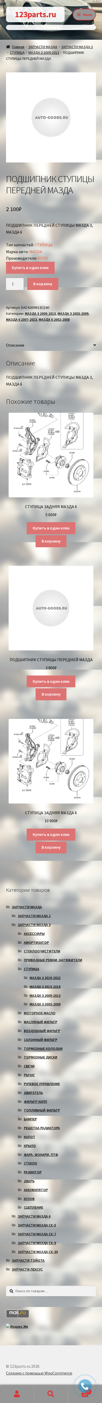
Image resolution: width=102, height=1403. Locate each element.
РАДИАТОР (33, 1172)
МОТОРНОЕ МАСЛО (39, 1013)
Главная (18, 46)
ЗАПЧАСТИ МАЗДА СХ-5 (37, 1225)
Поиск (51, 1394)
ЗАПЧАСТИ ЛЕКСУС (27, 1269)
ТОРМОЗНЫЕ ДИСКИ (40, 1057)
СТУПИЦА (17, 52)
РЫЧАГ (29, 1075)
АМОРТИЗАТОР (36, 942)
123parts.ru (35, 14)
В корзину (42, 283)
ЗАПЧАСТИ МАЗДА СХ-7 (37, 1234)
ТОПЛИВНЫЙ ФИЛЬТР (42, 1110)
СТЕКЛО (30, 1163)
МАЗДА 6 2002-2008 (54, 319)
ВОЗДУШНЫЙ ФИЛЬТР (42, 1030)
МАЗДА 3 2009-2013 (44, 52)
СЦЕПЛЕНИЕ (33, 1207)
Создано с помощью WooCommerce (39, 1373)
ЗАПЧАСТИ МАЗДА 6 (34, 1216)
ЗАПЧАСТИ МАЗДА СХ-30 (38, 1251)
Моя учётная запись (17, 1394)
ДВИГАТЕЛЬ (33, 1092)
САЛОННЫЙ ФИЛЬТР (40, 1039)
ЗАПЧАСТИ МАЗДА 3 (77, 46)
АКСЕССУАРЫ (34, 933)
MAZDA (35, 251)
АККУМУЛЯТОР (36, 1189)
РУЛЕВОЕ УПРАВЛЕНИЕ (42, 1083)
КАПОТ (29, 1136)
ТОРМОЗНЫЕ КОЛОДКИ (43, 1048)
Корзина (78, 1389)
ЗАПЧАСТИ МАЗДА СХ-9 (37, 1243)
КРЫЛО (30, 1145)
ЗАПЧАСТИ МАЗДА (42, 46)
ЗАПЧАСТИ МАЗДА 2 (34, 915)
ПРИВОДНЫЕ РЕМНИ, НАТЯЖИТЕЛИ (53, 960)
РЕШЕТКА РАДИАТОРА (42, 1128)
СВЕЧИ (29, 1066)
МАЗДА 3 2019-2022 (45, 977)
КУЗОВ (29, 1198)
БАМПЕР (30, 1119)
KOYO (43, 258)
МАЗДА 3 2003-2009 (73, 313)
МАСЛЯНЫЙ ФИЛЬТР (40, 1022)
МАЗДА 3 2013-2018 (45, 986)
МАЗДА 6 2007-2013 (21, 319)
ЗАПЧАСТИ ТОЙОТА (28, 1260)
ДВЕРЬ (29, 1181)
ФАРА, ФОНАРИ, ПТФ (41, 1154)
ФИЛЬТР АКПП (35, 1101)
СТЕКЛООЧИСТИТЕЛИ (42, 951)
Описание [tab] (15, 345)
